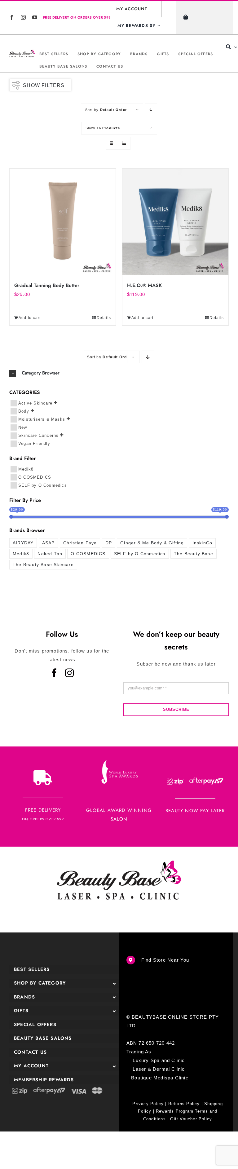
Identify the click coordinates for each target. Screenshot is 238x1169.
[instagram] (23, 17)
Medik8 (25, 469)
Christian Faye (80, 543)
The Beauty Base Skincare (43, 564)
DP (108, 543)
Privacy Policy (148, 1103)
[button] (119, 373)
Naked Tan (49, 553)
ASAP (48, 543)
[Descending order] (151, 110)
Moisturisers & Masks (41, 419)
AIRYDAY (23, 543)
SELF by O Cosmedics (42, 485)
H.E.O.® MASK (144, 285)
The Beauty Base (193, 553)
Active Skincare (35, 403)
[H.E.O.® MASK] (175, 222)
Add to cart (30, 318)
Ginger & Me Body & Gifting (152, 543)
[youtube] (34, 17)
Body (23, 411)
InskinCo (202, 543)
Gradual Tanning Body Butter (46, 285)
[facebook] (12, 17)
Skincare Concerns (38, 435)
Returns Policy (184, 1103)
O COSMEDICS (34, 477)
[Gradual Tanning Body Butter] (63, 222)
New (22, 427)
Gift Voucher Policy (191, 1119)
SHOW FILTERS (43, 85)
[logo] (22, 53)
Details (104, 318)
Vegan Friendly (34, 443)
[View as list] (124, 143)
